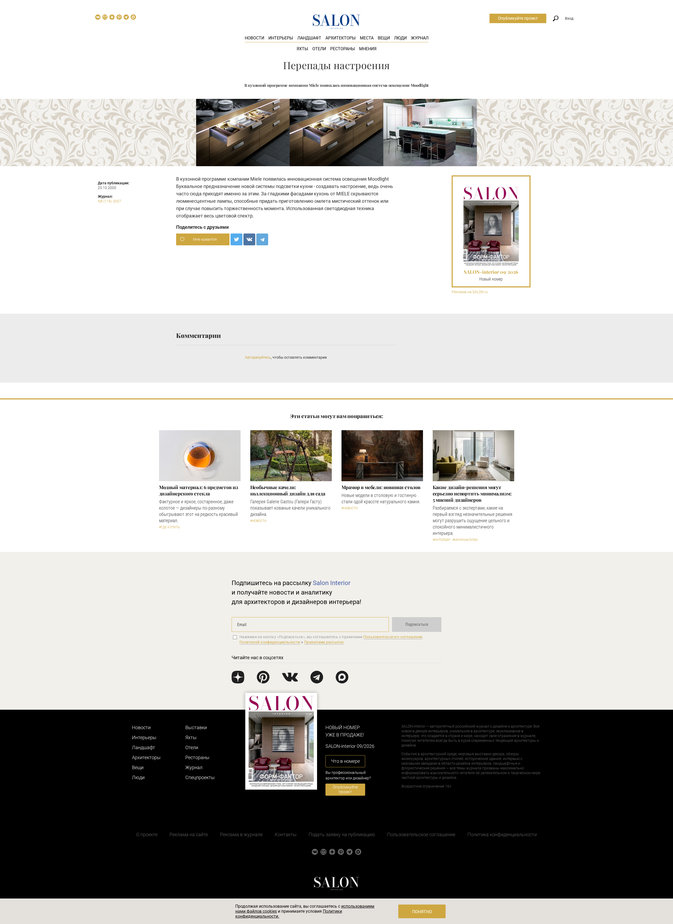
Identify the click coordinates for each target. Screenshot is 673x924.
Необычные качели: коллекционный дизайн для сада (287, 490)
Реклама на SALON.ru (470, 292)
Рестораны (342, 48)
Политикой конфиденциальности (269, 642)
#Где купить (169, 527)
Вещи (384, 37)
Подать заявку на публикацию (342, 834)
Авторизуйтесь (258, 357)
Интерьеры (280, 37)
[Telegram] (262, 239)
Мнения (367, 48)
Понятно (422, 911)
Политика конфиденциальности (502, 834)
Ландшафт (309, 37)
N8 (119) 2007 (109, 201)
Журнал (420, 37)
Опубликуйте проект (518, 18)
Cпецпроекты (200, 777)
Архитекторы (340, 37)
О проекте (146, 834)
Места (367, 37)
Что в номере (345, 761)
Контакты (286, 834)
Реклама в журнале (241, 834)
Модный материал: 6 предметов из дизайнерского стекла (198, 490)
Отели (319, 48)
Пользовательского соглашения (392, 637)
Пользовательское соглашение (421, 834)
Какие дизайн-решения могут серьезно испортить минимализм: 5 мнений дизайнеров (472, 493)
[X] (236, 239)
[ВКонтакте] (249, 239)
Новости (254, 37)
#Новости (258, 520)
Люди (400, 37)
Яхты (302, 48)
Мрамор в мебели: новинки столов (380, 487)
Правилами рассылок (324, 642)
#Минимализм (464, 539)
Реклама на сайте (189, 834)
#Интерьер (441, 539)
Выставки (196, 727)
